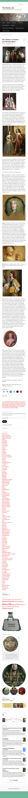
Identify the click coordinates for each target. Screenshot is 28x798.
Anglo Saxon (5, 433)
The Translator (5, 738)
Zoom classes (20, 22)
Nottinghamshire (5, 535)
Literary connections (6, 516)
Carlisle (3, 448)
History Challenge (6, 503)
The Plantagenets (5, 569)
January (3, 509)
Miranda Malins (5, 771)
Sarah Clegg (5, 729)
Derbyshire (4, 476)
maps (3, 521)
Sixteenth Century (6, 555)
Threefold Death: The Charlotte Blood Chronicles (12, 758)
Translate (11, 700)
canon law (4, 446)
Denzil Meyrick (5, 749)
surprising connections (7, 559)
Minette (7, 405)
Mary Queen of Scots (6, 522)
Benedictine (4, 442)
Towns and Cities (5, 576)
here (8, 192)
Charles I (9, 599)
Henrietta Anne (18, 402)
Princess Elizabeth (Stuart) (13, 406)
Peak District (4, 541)
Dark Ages (4, 472)
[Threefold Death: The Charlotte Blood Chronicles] (24, 761)
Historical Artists (5, 501)
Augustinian (4, 441)
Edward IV (5, 601)
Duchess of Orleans (10, 402)
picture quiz (4, 543)
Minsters (4, 525)
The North (4, 568)
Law (3, 513)
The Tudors (4, 572)
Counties (4, 465)
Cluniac (3, 459)
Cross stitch (4, 468)
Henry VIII (6, 604)
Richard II (12, 606)
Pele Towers (4, 542)
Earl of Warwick (15, 599)
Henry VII (21, 601)
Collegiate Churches (6, 462)
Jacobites (4, 508)
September (4, 551)
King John (22, 604)
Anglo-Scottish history (7, 436)
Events (3, 486)
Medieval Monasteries (20, 28)
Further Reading (5, 495)
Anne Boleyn (4, 599)
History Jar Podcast (6, 506)
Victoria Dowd (5, 759)
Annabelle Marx (6, 739)
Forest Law (4, 492)
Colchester (4, 461)
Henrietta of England (9, 404)
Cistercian (4, 458)
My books (14, 22)
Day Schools (4, 473)
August (3, 439)
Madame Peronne (20, 404)
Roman (3, 549)
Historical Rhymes (6, 502)
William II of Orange (10, 407)
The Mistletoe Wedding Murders (9, 748)
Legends (4, 515)
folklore (3, 491)
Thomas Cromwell (7, 608)
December (4, 475)
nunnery (4, 536)
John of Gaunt (16, 604)
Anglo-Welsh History (6, 438)
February (4, 488)
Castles (3, 451)
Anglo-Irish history (6, 435)
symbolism (4, 561)
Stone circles (5, 556)
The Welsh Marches (6, 574)
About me (8, 22)
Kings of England (5, 511)
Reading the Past (5, 548)
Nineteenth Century (6, 531)
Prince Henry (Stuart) (20, 405)
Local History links (6, 519)
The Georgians (5, 565)
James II (14, 404)
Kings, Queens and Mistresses (8, 28)
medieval (4, 523)
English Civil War (5, 483)
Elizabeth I (12, 601)
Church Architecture (6, 455)
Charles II (4, 402)
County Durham (5, 466)
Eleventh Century (5, 482)
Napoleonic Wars (5, 529)
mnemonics (4, 526)
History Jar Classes (6, 505)
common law (5, 463)
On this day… (5, 538)
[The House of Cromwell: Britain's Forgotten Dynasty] (24, 771)
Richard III (17, 606)
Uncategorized (5, 579)
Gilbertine (4, 496)
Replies (16, 407)
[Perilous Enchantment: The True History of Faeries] (24, 731)
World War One (5, 588)
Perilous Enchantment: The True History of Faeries (12, 728)
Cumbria (4, 471)
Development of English (7, 479)
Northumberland (5, 533)
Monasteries (4, 528)
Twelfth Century (5, 578)
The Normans (5, 566)
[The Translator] (24, 741)
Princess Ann (4, 406)
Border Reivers (5, 445)
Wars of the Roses (6, 585)
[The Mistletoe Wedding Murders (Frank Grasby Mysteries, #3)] (24, 751)
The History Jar (8, 8)
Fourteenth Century (6, 493)
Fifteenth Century (5, 489)
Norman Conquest (6, 532)
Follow (4, 421)
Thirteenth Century (6, 575)
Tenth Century (5, 564)
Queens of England (6, 546)
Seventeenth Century (10, 401)
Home (3, 22)
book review (4, 443)
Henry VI (17, 601)
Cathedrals (4, 452)
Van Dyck (4, 407)
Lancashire (4, 512)
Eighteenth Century (6, 481)
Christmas (4, 453)
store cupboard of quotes (7, 558)
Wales (3, 584)
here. (13, 243)
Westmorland (5, 586)
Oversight (4, 539)
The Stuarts (16, 401)
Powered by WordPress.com (13, 788)
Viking (3, 581)
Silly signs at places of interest (8, 553)
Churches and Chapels (7, 456)
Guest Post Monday (6, 499)
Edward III (20, 599)
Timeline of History (5, 30)
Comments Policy (5, 25)
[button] (14, 675)
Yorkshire (4, 589)
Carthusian (4, 449)
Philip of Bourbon (12, 405)
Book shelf (13, 25)
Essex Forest (5, 485)
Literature (4, 518)
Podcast (4, 545)
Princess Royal (21, 406)
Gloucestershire (5, 498)
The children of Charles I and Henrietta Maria (10, 41)
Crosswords (4, 469)
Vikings (3, 582)
